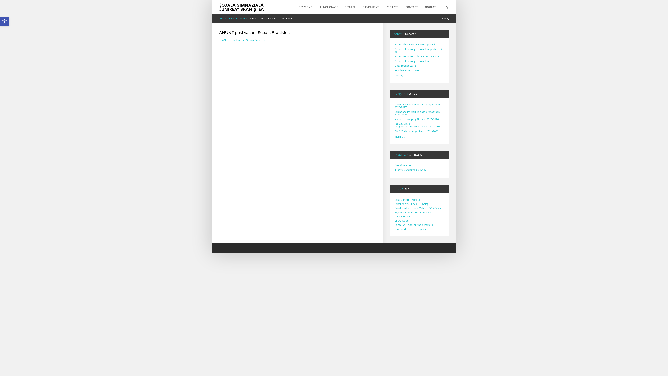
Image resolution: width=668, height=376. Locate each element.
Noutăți (399, 75)
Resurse (350, 7)
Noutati (431, 7)
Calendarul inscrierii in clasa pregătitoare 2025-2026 (418, 113)
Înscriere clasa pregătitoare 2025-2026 (417, 119)
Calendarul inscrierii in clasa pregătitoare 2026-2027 (418, 106)
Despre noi (306, 7)
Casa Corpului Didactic (407, 199)
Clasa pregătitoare (405, 65)
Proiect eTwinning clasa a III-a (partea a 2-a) (419, 50)
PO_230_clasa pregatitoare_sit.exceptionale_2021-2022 (418, 125)
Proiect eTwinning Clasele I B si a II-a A (417, 56)
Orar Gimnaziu (403, 165)
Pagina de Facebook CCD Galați (413, 212)
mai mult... (400, 136)
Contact (411, 7)
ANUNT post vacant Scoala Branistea (254, 32)
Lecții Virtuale (402, 216)
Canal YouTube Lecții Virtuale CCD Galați (418, 208)
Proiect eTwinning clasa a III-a (412, 61)
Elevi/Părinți (371, 7)
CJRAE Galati (402, 220)
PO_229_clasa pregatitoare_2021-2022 (416, 131)
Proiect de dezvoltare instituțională (415, 44)
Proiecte (392, 7)
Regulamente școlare (407, 70)
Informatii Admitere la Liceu (410, 169)
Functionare (329, 7)
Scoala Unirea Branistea (233, 18)
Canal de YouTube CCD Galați (411, 204)
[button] (4, 21)
